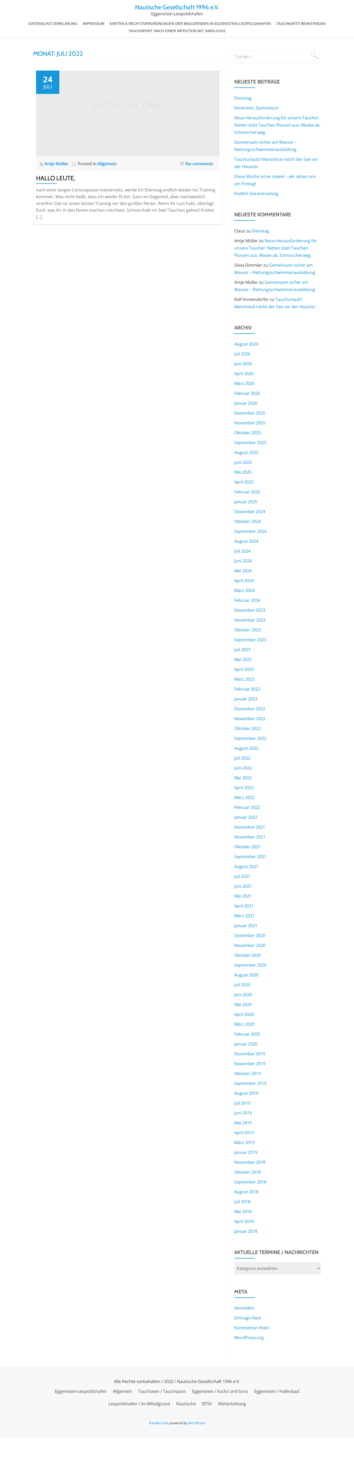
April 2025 (244, 482)
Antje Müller (56, 164)
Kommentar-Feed (251, 1328)
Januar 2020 (245, 1044)
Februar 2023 (247, 689)
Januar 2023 (245, 699)
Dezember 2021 (249, 827)
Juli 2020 (242, 985)
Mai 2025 (243, 472)
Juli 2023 (242, 649)
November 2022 (249, 718)
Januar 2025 (245, 502)
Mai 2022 (243, 778)
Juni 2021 (243, 886)
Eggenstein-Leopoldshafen (81, 1391)
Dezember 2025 (249, 413)
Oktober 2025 (247, 433)
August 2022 (246, 748)
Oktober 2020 (247, 955)
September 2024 (250, 531)
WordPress (196, 1423)
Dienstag (243, 98)
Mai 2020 (243, 1004)
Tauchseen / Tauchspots (162, 1391)
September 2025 (250, 442)
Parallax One (159, 1423)
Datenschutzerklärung (53, 24)
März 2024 (244, 590)
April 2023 (244, 669)
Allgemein (107, 164)
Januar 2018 (245, 1231)
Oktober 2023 (247, 630)
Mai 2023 (243, 659)
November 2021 (249, 837)
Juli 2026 (242, 354)
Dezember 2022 (249, 709)
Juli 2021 (242, 876)
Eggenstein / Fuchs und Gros (220, 1391)
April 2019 (244, 1132)
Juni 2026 (243, 364)
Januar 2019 (245, 1152)
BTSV (207, 1404)
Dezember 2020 (249, 935)
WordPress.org (249, 1337)
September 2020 (250, 965)
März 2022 (244, 797)
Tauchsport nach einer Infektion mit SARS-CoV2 (177, 31)
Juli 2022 (242, 758)
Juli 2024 (242, 551)
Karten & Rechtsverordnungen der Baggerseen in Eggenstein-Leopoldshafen (190, 24)
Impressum (93, 24)
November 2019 (249, 1063)
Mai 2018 (243, 1211)
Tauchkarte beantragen (301, 24)
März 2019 (244, 1142)
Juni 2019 (243, 1113)
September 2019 (250, 1083)
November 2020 (249, 945)
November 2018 (249, 1162)
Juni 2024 (243, 561)
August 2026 (246, 344)
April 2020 (244, 1014)
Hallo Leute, (55, 178)
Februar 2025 (247, 492)
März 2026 (244, 383)
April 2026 (244, 373)
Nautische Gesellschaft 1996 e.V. (177, 7)
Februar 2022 (247, 807)
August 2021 (246, 866)
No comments (199, 164)
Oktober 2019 (247, 1073)
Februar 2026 (247, 393)
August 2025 (246, 452)
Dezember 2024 (249, 511)
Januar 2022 (245, 817)
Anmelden (244, 1308)
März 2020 (244, 1024)
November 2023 (249, 620)
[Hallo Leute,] (128, 113)
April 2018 (244, 1221)
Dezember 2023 (249, 610)
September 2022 (250, 738)
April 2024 (244, 580)
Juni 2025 (243, 462)
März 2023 (244, 679)
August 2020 (246, 975)
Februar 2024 (247, 600)
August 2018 (246, 1192)
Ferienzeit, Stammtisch (256, 108)
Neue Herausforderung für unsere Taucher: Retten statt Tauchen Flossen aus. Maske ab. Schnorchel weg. (277, 125)
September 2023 (250, 640)
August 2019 (246, 1093)
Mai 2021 (243, 896)
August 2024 (246, 541)
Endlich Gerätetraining (256, 193)
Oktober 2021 (247, 847)
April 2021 (244, 906)
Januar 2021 (245, 925)
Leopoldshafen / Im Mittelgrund (139, 1404)
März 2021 (244, 916)
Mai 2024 (243, 571)
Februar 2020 (247, 1034)
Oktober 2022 (247, 728)
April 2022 (244, 787)
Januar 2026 (245, 403)
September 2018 (250, 1182)
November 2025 (249, 423)
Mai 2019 (243, 1123)
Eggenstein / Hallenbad (276, 1391)
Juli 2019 (242, 1103)
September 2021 (250, 856)
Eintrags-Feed (247, 1318)
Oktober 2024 (247, 521)
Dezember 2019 (249, 1054)
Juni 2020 (243, 994)
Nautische (186, 1404)
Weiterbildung (232, 1404)
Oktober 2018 (247, 1172)
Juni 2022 (243, 768)
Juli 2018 (242, 1202)
